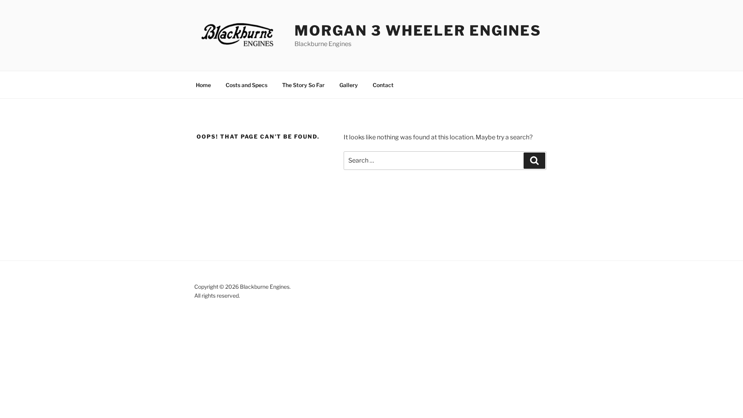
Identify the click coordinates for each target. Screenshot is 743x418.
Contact (383, 85)
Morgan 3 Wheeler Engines (417, 30)
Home (203, 85)
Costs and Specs (246, 85)
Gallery (348, 85)
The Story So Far (303, 85)
